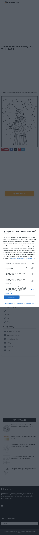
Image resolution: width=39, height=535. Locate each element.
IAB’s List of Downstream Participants (21, 258)
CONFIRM (11, 297)
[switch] (32, 268)
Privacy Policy (30, 303)
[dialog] (19, 267)
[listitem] (19, 264)
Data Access (19, 303)
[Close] (35, 231)
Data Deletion (9, 303)
